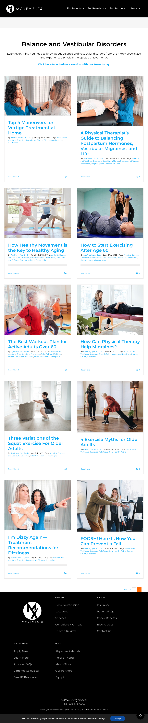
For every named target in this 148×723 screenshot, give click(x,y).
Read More (12, 177)
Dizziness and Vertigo (53, 140)
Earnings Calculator (26, 670)
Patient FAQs (105, 611)
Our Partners (63, 670)
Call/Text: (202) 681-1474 (74, 700)
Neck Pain (125, 354)
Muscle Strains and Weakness (20, 357)
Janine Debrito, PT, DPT (21, 137)
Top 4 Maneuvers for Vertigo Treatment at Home (31, 128)
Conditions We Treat (68, 624)
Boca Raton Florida (34, 140)
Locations (61, 611)
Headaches (13, 143)
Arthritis (55, 255)
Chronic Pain (104, 354)
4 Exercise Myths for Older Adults (110, 442)
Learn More (21, 657)
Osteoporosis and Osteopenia (33, 260)
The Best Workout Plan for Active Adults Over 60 (37, 344)
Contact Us (104, 631)
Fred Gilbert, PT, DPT (20, 557)
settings (101, 718)
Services (60, 618)
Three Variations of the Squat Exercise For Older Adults (35, 443)
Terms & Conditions (99, 709)
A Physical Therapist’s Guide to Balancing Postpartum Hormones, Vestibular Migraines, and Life (109, 143)
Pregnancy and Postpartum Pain (105, 164)
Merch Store (63, 664)
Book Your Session (67, 605)
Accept (118, 718)
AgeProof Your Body (20, 255)
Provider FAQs (23, 664)
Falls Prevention (37, 257)
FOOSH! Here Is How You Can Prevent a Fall (108, 541)
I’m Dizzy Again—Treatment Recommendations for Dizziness (33, 545)
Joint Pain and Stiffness (127, 257)
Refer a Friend (64, 657)
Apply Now (21, 651)
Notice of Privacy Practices (78, 709)
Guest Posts (50, 257)
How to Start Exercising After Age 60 (107, 247)
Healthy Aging (51, 456)
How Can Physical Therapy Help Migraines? (110, 344)
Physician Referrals (67, 651)
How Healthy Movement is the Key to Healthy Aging (37, 247)
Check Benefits (107, 618)
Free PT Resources (26, 677)
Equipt (59, 677)
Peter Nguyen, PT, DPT (93, 351)
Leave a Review (65, 631)
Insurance (103, 605)
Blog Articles (105, 624)
